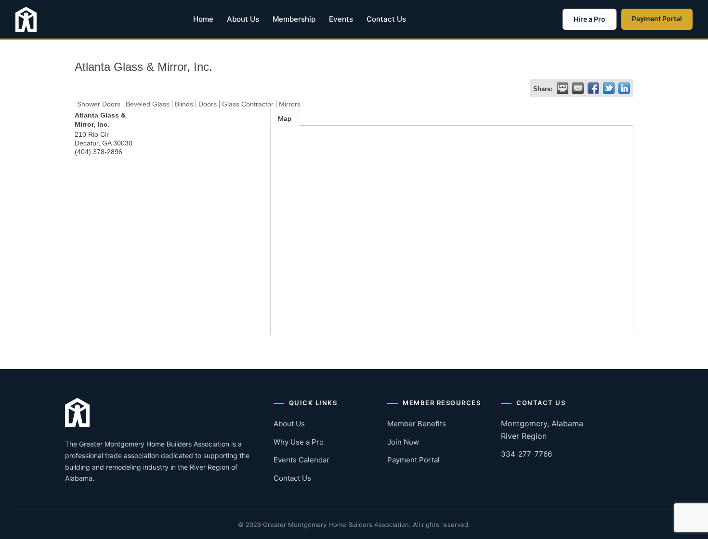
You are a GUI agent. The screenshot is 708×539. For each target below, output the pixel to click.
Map (284, 118)
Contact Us (386, 19)
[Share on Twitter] (609, 88)
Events (341, 19)
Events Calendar (301, 459)
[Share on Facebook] (593, 88)
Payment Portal (657, 18)
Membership (294, 19)
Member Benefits (416, 423)
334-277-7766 (526, 454)
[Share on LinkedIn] (624, 88)
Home (203, 19)
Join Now (403, 442)
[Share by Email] (578, 88)
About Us (243, 19)
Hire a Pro (589, 19)
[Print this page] (562, 88)
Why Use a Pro (299, 442)
